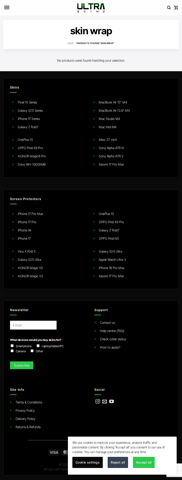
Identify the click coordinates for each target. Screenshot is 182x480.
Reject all (118, 462)
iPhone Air (24, 230)
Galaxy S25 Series (30, 110)
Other (39, 351)
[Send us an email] (104, 401)
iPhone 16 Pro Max (112, 268)
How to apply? (110, 347)
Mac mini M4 (108, 127)
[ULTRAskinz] (91, 8)
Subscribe (22, 365)
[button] (6, 7)
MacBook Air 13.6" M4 (114, 110)
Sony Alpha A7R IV (111, 148)
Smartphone (24, 346)
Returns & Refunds (28, 427)
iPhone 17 (24, 238)
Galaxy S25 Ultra (29, 259)
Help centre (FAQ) (112, 331)
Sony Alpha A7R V (111, 156)
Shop (70, 43)
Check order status (113, 339)
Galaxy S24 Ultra (110, 251)
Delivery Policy (26, 419)
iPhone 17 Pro (27, 222)
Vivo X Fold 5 (27, 251)
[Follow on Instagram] (97, 401)
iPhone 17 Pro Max (30, 214)
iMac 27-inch (108, 140)
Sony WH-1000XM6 (32, 164)
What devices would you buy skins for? (36, 340)
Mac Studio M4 (109, 119)
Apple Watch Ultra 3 (112, 259)
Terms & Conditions (29, 402)
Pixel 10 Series (27, 102)
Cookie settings (87, 462)
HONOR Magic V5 (30, 268)
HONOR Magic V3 (30, 276)
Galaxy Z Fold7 (28, 127)
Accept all (144, 462)
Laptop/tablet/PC (52, 346)
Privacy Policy (25, 410)
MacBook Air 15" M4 (113, 102)
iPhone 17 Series (29, 119)
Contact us (107, 322)
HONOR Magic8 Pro (32, 156)
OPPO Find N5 (109, 238)
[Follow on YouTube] (111, 401)
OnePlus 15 (25, 140)
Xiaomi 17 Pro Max (111, 164)
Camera (21, 351)
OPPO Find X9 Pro (30, 148)
